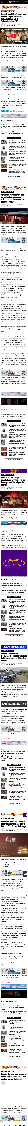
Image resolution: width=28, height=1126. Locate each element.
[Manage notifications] (1, 1121)
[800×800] (14, 575)
